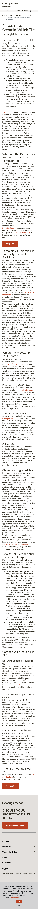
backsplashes (8, 418)
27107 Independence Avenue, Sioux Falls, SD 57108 (18, 873)
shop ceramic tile (28, 544)
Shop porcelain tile (10, 544)
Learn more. (15, 898)
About (4, 857)
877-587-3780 (6, 7)
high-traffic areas (26, 390)
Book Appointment (16, 825)
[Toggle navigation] (34, 7)
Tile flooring (7, 112)
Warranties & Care (9, 852)
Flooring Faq (20, 15)
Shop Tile (10, 244)
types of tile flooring (21, 233)
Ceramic (30, 15)
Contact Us (10, 786)
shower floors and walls (15, 364)
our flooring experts (23, 685)
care (8, 336)
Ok (19, 901)
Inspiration (6, 847)
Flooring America (7, 15)
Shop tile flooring (9, 228)
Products (6, 841)
